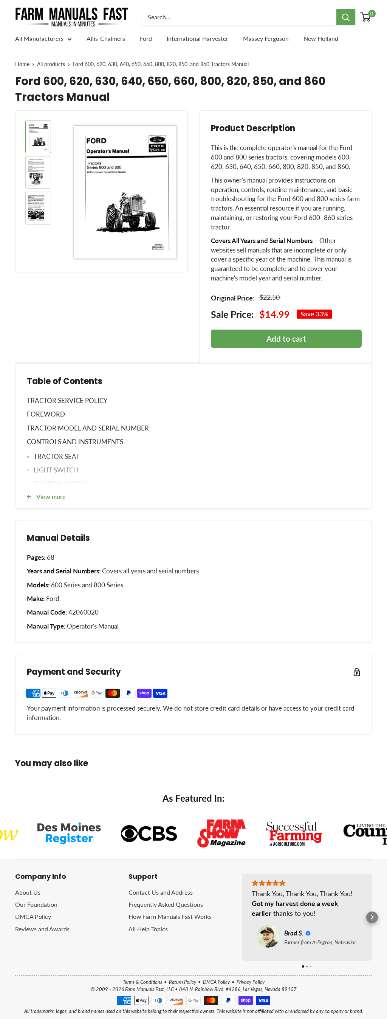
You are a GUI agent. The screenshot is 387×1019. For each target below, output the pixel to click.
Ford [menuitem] (146, 38)
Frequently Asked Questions (165, 904)
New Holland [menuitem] (320, 38)
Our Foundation (36, 904)
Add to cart (286, 338)
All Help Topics (148, 928)
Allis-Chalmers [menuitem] (106, 38)
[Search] (345, 17)
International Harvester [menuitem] (197, 38)
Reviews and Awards (42, 928)
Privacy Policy (251, 982)
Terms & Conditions (142, 982)
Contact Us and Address (160, 892)
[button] (242, 917)
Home (22, 64)
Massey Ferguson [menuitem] (266, 38)
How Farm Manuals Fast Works (170, 916)
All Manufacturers (39, 38)
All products (51, 64)
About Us (27, 892)
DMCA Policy (33, 916)
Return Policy (182, 982)
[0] (365, 17)
